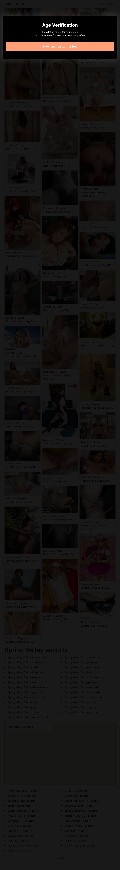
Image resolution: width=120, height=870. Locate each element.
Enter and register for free (60, 46)
